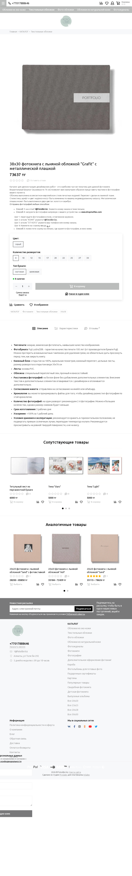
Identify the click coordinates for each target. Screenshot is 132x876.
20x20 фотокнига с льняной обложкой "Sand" (101, 570)
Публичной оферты (75, 614)
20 (55, 258)
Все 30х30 (73, 714)
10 (23, 258)
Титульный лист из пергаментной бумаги (21, 488)
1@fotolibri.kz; (50, 220)
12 (31, 258)
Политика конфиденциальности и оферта (32, 725)
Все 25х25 (73, 705)
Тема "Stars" (54, 486)
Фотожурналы (121, 9)
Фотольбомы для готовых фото (85, 669)
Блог (12, 734)
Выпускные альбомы (79, 696)
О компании (16, 729)
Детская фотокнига (78, 691)
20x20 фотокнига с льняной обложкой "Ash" (63, 570)
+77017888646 (20, 3)
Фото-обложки (66, 9)
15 (39, 258)
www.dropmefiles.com (91, 212)
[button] (63, 508)
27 (80, 258)
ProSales (63, 775)
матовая (19, 272)
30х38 (63, 312)
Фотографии (74, 655)
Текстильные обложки (41, 9)
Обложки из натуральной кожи (93, 9)
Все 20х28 (73, 710)
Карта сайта (75, 772)
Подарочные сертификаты (82, 673)
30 (88, 258)
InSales (87, 775)
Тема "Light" (93, 486)
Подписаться (83, 608)
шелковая (34, 272)
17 (47, 258)
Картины (72, 678)
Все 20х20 (73, 701)
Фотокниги (28, 312)
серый (18, 244)
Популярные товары (78, 682)
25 (72, 258)
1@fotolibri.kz (41, 209)
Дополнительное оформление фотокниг (90, 660)
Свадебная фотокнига (79, 687)
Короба (71, 664)
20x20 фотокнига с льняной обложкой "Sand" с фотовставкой (27, 570)
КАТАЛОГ (15, 312)
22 (63, 258)
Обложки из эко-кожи (14, 9)
